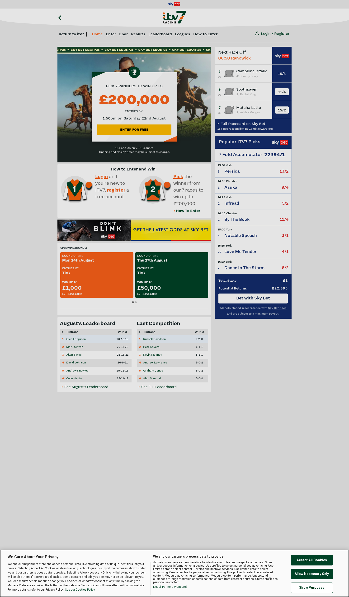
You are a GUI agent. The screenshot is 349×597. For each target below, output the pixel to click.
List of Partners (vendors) (170, 586)
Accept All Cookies (312, 560)
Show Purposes (311, 587)
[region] (174, 573)
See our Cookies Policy (80, 589)
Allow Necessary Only (312, 574)
